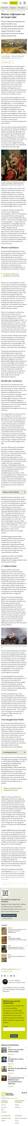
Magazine (13, 7)
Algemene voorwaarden (21, 1118)
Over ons (3, 1104)
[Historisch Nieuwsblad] (4, 3)
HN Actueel (21, 7)
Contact (3, 1120)
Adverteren (4, 1112)
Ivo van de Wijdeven (5, 56)
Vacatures (17, 1107)
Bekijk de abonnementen (9, 915)
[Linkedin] (14, 976)
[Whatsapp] (8, 976)
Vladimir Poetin (17, 871)
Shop (2, 1109)
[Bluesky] (2, 976)
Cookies (17, 1123)
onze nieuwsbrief (13, 1098)
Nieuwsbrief (4, 7)
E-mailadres (5, 1026)
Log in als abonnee (7, 918)
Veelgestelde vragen (6, 1118)
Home (2, 10)
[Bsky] (24, 1092)
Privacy (17, 1120)
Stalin (9, 527)
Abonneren (14, 3)
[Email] (11, 976)
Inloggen (17, 1104)
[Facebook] (5, 976)
